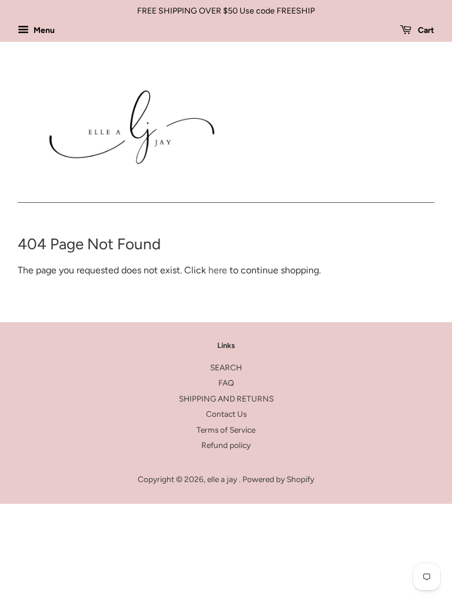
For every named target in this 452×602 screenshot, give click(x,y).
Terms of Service (226, 429)
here (217, 270)
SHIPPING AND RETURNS (226, 398)
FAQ (226, 382)
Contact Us (226, 414)
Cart (425, 30)
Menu (43, 30)
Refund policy (226, 445)
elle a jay (223, 479)
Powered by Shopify (278, 479)
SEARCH (226, 367)
